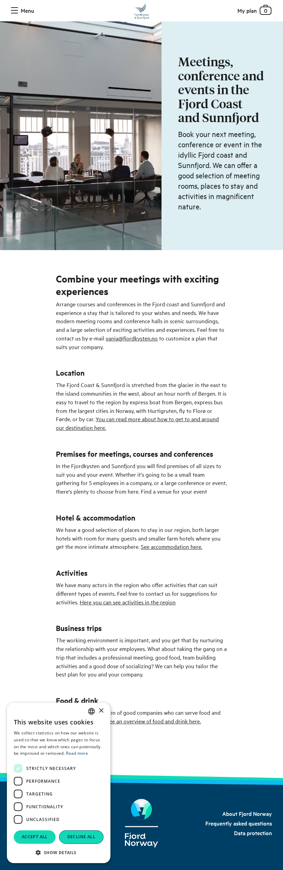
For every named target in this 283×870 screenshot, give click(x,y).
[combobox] (91, 711)
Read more (77, 753)
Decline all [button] (81, 837)
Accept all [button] (35, 837)
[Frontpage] (141, 12)
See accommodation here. (171, 546)
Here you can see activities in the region (128, 602)
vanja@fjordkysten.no (132, 338)
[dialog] (58, 783)
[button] (59, 852)
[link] (247, 813)
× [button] (101, 710)
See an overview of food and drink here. (153, 721)
